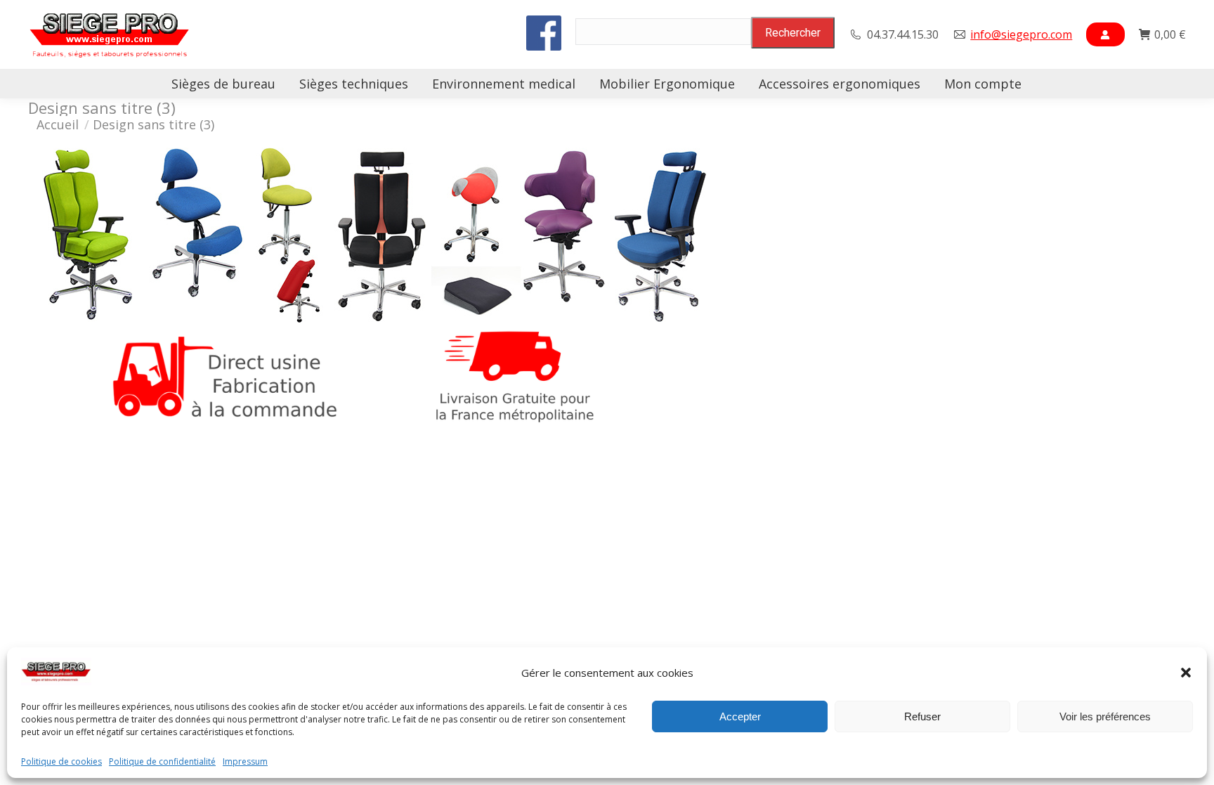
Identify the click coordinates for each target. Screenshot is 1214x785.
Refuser (922, 716)
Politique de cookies (61, 761)
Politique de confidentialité (162, 761)
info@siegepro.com (1021, 34)
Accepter (740, 716)
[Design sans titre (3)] (607, 288)
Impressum (245, 761)
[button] (1186, 673)
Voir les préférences (1105, 716)
